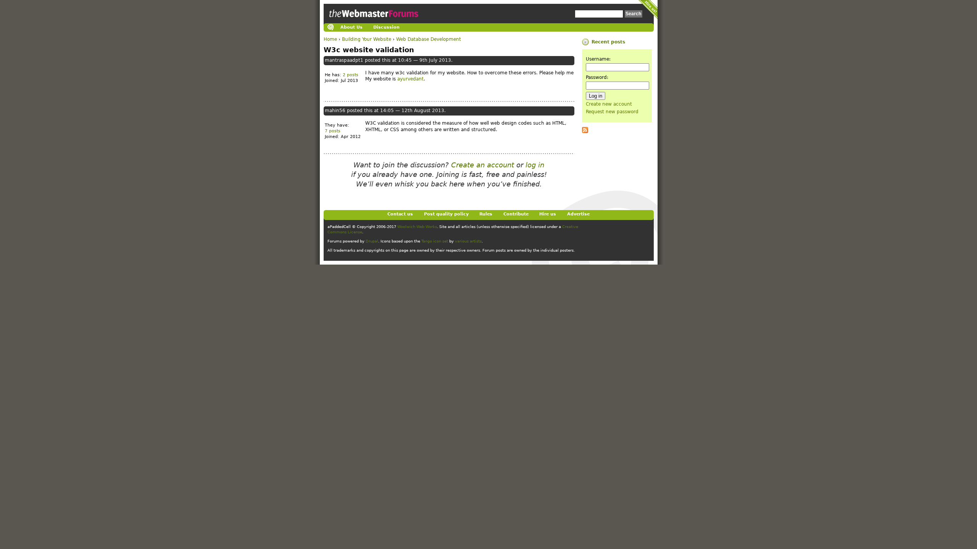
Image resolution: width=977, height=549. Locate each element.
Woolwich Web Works (417, 227)
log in (535, 165)
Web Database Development (428, 39)
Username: (598, 59)
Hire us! (648, 9)
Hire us (547, 214)
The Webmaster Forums (372, 21)
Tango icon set (434, 241)
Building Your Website (366, 39)
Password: (597, 77)
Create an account (482, 165)
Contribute (516, 214)
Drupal (372, 241)
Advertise (578, 214)
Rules (485, 214)
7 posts (332, 130)
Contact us (400, 214)
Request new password (612, 111)
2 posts (350, 74)
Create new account (609, 104)
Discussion (386, 27)
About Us (351, 27)
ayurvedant (410, 79)
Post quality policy (446, 214)
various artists (468, 241)
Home (330, 39)
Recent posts (608, 42)
